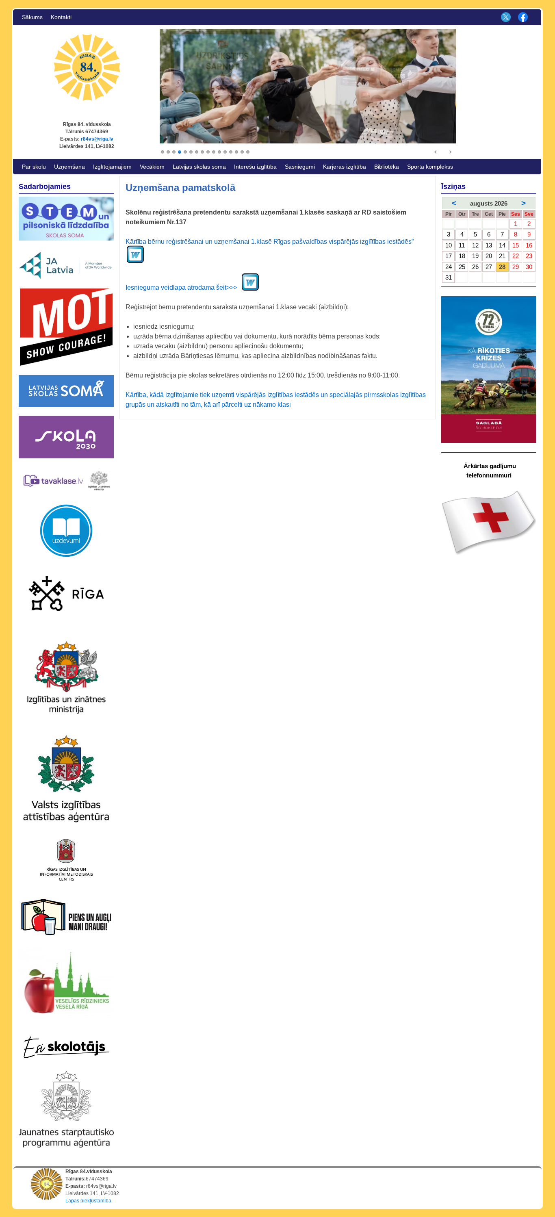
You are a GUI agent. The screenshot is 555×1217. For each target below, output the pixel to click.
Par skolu (34, 166)
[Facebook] (522, 17)
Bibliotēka (386, 166)
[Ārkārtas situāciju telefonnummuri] (488, 522)
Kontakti (61, 17)
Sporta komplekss (430, 166)
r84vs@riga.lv (97, 139)
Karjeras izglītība (344, 166)
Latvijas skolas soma (199, 166)
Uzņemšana (69, 166)
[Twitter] (505, 17)
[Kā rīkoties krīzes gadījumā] (488, 369)
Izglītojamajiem (112, 166)
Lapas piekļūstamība (88, 1201)
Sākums (32, 17)
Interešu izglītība (255, 166)
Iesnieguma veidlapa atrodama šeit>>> (183, 287)
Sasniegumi (300, 166)
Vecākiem (152, 166)
